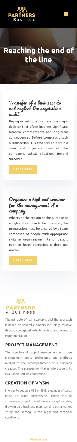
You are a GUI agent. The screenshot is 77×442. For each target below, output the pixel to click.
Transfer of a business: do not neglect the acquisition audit (35, 108)
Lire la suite (23, 169)
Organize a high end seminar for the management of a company (37, 205)
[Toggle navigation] (66, 14)
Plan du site (38, 439)
